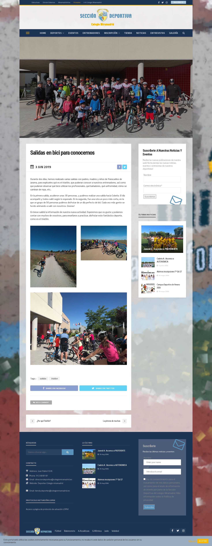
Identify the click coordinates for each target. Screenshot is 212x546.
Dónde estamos (49, 2)
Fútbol (58, 531)
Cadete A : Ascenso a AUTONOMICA (165, 260)
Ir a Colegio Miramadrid (93, 2)
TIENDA (128, 33)
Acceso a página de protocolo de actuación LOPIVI (47, 509)
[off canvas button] (27, 33)
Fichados (77, 2)
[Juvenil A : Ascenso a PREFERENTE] (162, 239)
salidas (43, 378)
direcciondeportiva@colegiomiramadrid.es (53, 479)
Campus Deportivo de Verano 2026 (168, 286)
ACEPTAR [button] (203, 541)
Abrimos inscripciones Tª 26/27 (169, 271)
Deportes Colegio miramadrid (50, 483)
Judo (106, 531)
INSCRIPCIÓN (110, 33)
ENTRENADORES (91, 33)
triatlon (54, 378)
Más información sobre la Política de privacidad (161, 496)
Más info (193, 541)
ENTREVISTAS (157, 33)
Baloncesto (69, 531)
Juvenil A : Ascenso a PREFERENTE (160, 249)
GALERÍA (173, 33)
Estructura (36, 2)
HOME (43, 33)
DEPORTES (56, 33)
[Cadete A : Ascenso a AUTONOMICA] (148, 262)
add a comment (42, 402)
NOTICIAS (141, 33)
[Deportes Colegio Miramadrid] (106, 17)
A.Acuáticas (83, 531)
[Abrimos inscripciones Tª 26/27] (148, 275)
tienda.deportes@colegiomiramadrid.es (52, 490)
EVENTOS (73, 33)
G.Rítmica (97, 531)
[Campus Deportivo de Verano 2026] (148, 288)
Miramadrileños (64, 2)
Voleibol (115, 531)
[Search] (183, 33)
